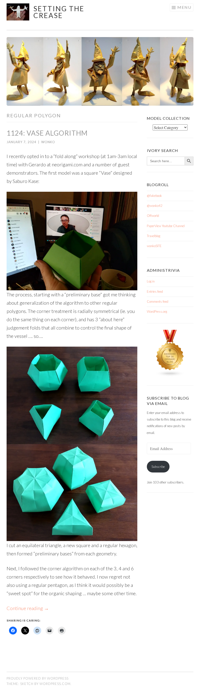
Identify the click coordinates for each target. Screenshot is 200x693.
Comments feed (157, 301)
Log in (151, 281)
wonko (48, 142)
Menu (184, 7)
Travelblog (153, 236)
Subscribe (158, 467)
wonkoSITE (154, 246)
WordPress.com (55, 684)
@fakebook (154, 196)
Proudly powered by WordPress (38, 678)
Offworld (153, 216)
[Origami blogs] (170, 375)
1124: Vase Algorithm (47, 133)
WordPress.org (157, 311)
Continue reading (28, 608)
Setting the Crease (58, 12)
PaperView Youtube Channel (166, 226)
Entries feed (155, 291)
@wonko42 (154, 206)
